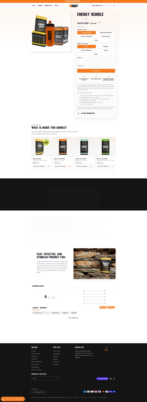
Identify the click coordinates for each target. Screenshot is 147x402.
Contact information (102, 397)
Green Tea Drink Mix (86, 36)
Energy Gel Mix (35, 367)
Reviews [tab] (36, 308)
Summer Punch (106, 36)
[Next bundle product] (114, 172)
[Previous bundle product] (110, 172)
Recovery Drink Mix (36, 369)
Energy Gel (34, 359)
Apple (96, 54)
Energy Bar (34, 356)
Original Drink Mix (86, 32)
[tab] (43, 308)
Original (106, 50)
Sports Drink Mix (59, 159)
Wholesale (56, 364)
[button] (34, 5)
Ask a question (103, 307)
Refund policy (76, 397)
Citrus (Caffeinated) (86, 50)
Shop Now (34, 347)
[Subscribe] (57, 378)
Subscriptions (56, 353)
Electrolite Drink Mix (36, 361)
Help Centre (56, 361)
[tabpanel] (73, 323)
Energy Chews (37, 159)
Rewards (55, 356)
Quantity (79, 57)
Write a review (111, 307)
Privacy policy (84, 397)
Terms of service (92, 397)
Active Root (37, 397)
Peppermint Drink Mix (105, 32)
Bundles (33, 351)
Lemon (86, 46)
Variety (96, 40)
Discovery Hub (79, 347)
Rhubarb (105, 46)
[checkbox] (74, 312)
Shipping (55, 359)
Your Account (56, 351)
